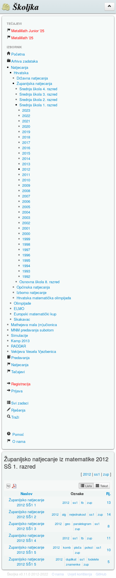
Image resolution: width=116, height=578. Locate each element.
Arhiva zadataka (24, 61)
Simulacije (19, 335)
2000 (26, 233)
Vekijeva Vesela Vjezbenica (33, 351)
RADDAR (18, 346)
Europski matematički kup (35, 314)
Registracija (20, 383)
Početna (18, 54)
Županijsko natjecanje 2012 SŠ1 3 (26, 526)
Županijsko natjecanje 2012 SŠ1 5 (26, 549)
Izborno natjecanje (31, 292)
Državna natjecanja (32, 78)
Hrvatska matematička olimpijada (44, 297)
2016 (26, 147)
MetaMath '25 (22, 37)
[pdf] (14, 485)
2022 (26, 115)
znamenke (73, 564)
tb (82, 502)
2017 (26, 142)
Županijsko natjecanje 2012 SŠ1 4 (26, 538)
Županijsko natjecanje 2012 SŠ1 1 (26, 502)
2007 (26, 196)
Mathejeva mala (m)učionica (34, 324)
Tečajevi (18, 371)
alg (64, 514)
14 (109, 514)
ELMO (19, 308)
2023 (26, 110)
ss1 (97, 474)
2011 (26, 174)
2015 (26, 153)
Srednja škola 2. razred (38, 99)
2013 (26, 163)
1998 (26, 244)
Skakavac (22, 319)
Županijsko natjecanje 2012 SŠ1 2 (26, 514)
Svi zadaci (19, 403)
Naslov (26, 493)
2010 (26, 180)
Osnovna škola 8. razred (39, 281)
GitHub (101, 574)
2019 (26, 131)
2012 (26, 169)
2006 (26, 201)
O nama (18, 441)
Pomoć (17, 434)
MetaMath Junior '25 (27, 30)
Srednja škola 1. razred (38, 104)
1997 (26, 249)
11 (109, 537)
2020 (26, 126)
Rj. (108, 493)
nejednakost (77, 514)
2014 (26, 158)
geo (67, 523)
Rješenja (18, 410)
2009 (26, 185)
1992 (26, 276)
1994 (26, 265)
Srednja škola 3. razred (38, 94)
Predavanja (20, 357)
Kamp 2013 (20, 340)
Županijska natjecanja (34, 83)
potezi (89, 547)
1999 (26, 238)
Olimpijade (22, 303)
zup (106, 474)
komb (67, 547)
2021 (26, 121)
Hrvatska (21, 72)
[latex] (8, 485)
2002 (26, 222)
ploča (77, 547)
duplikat (71, 559)
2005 (26, 206)
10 (109, 549)
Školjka (24, 7)
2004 (26, 212)
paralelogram (82, 523)
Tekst (103, 486)
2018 (26, 137)
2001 (26, 228)
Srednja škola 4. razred (38, 88)
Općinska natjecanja (33, 287)
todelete (93, 559)
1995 (26, 260)
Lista (88, 486)
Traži (15, 417)
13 (109, 502)
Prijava (17, 391)
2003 (26, 217)
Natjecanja (19, 67)
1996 (26, 255)
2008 (26, 190)
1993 (26, 271)
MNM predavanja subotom (32, 330)
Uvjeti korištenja (80, 574)
